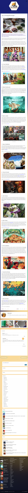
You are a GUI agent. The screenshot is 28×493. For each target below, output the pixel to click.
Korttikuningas (21, 460)
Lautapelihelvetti (21, 461)
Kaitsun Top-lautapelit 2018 (8, 430)
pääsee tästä (8, 151)
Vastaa (24, 336)
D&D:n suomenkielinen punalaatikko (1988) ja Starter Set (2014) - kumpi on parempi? (16, 452)
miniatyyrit (5, 398)
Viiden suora (5, 406)
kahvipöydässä (5, 386)
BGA (4, 381)
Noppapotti (21, 464)
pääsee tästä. (8, 306)
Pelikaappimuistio (22, 466)
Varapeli (21, 470)
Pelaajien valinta (5, 399)
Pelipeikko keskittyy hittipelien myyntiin (9, 420)
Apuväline (5, 377)
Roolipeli (5, 403)
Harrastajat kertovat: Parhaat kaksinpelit (10, 413)
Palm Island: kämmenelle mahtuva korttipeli (11, 444)
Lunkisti (20, 463)
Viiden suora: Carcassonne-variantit (9, 425)
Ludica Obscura (12, 479)
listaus (4, 394)
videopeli (11, 485)
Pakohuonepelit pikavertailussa (9, 411)
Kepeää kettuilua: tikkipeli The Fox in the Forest (10, 432)
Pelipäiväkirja (11, 482)
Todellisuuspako (6, 491)
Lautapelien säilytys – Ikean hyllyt (9, 418)
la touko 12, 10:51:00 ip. (5, 339)
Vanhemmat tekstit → (24, 357)
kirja (4, 390)
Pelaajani (21, 465)
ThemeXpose (25, 491)
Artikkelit (5, 378)
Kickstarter (5, 389)
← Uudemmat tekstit (4, 357)
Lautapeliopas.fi (21, 462)
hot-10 (4, 385)
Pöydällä (21, 468)
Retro (4, 402)
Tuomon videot (21, 469)
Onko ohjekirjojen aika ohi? (9, 447)
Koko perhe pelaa (22, 459)
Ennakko (4, 382)
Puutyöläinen (21, 467)
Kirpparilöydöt (5, 391)
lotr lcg (4, 395)
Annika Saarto (9, 313)
